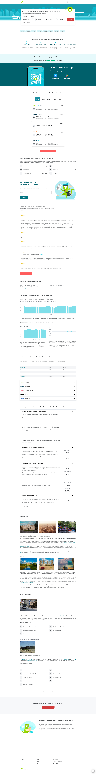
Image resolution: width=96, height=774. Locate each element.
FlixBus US (39, 217)
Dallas (21, 552)
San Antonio (73, 659)
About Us (39, 757)
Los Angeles (29, 660)
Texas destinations (60, 551)
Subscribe (23, 197)
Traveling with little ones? (25, 546)
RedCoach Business (40, 265)
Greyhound (22, 369)
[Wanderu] (24, 2)
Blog (46, 2)
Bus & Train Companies (40, 2)
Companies (55, 759)
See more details (23, 288)
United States (27, 744)
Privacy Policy (56, 763)
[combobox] (27, 19)
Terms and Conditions (57, 761)
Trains (34, 2)
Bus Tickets (22, 744)
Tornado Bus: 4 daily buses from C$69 (57, 285)
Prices (39, 31)
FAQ (51, 31)
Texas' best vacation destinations (27, 582)
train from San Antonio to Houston (47, 504)
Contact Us (55, 757)
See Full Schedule (48, 150)
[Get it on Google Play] (67, 75)
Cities (56, 31)
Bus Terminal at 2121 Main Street (27, 657)
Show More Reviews (26, 273)
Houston (70, 551)
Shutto (21, 374)
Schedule (22, 31)
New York (35, 660)
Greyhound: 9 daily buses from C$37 (27, 285)
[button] (65, 2)
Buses (31, 2)
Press (38, 761)
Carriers (45, 31)
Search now (59, 691)
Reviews (33, 31)
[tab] (25, 17)
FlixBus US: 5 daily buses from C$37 (27, 284)
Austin (67, 551)
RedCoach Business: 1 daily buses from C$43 (29, 286)
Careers (38, 763)
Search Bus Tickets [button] (48, 707)
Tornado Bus (40, 234)
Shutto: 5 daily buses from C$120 (56, 284)
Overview (28, 31)
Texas (25, 617)
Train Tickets (22, 759)
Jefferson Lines (62, 615)
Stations (62, 31)
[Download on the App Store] (55, 75)
